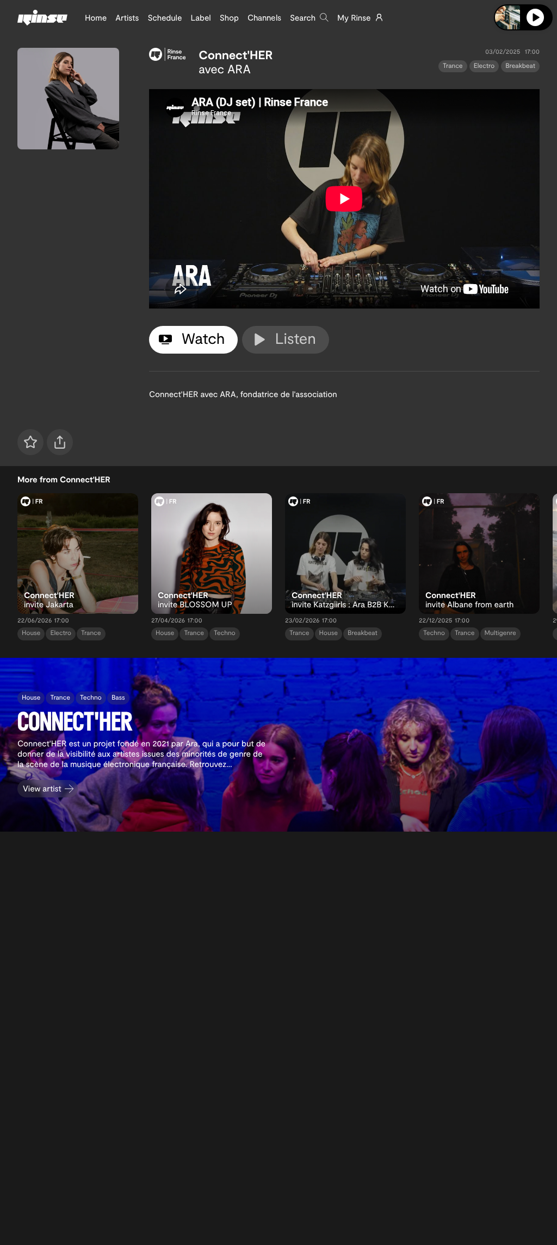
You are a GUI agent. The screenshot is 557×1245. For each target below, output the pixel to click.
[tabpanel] (344, 199)
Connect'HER (236, 55)
